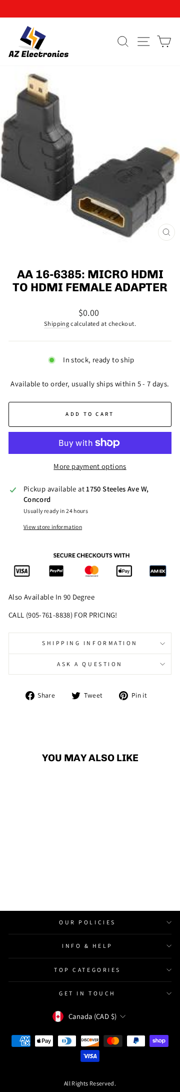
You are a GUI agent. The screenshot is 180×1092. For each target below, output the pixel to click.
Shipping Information (90, 643)
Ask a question (89, 664)
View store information (53, 526)
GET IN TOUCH (87, 993)
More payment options (90, 466)
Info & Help (87, 945)
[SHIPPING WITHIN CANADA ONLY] (90, 9)
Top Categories (87, 969)
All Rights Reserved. (90, 1083)
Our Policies (87, 922)
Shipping (56, 323)
